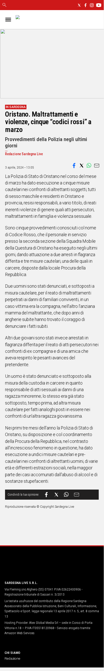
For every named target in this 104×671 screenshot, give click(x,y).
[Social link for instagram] (92, 5)
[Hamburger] (8, 19)
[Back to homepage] (31, 567)
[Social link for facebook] (85, 5)
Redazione (12, 658)
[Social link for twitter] (79, 5)
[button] (74, 165)
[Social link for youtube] (98, 5)
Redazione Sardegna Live (24, 154)
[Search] (4, 5)
